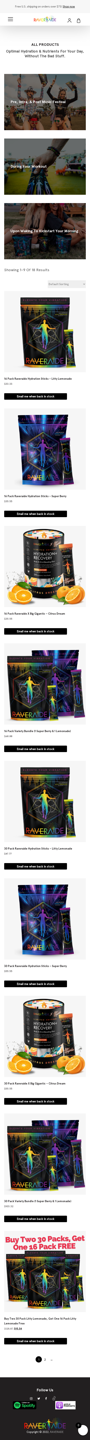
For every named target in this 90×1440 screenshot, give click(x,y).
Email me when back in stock (35, 396)
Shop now (69, 6)
